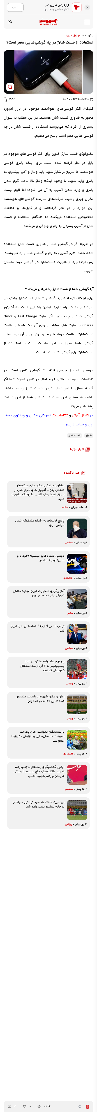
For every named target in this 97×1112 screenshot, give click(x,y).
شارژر (89, 435)
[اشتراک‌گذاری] (79, 1106)
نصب (15, 7)
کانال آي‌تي (80, 415)
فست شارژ (75, 435)
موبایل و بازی (73, 36)
